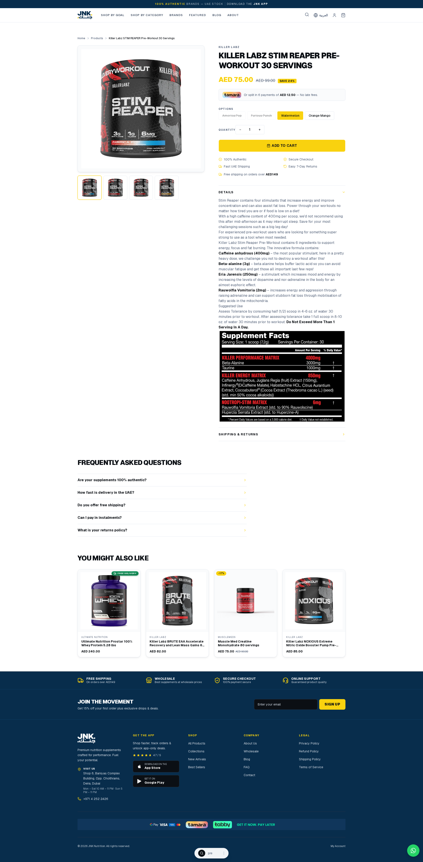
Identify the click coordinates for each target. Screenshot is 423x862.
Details (226, 192)
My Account (338, 846)
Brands (176, 15)
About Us (250, 743)
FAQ (247, 767)
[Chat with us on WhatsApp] (413, 850)
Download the (247, 4)
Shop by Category (147, 15)
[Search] (307, 14)
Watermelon (290, 116)
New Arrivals (197, 759)
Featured (197, 15)
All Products (196, 743)
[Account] (334, 15)
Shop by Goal (112, 15)
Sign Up (332, 704)
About (233, 15)
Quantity (227, 130)
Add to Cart (284, 145)
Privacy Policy (309, 743)
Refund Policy (309, 751)
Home (81, 38)
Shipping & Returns (238, 434)
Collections (196, 751)
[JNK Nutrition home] (85, 15)
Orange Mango (319, 116)
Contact (249, 775)
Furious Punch (261, 116)
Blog (216, 15)
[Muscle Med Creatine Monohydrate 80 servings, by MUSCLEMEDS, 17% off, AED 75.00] (245, 613)
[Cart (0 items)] (343, 15)
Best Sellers (196, 767)
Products (97, 38)
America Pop (232, 116)
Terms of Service (311, 767)
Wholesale (251, 751)
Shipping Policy (310, 759)
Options (226, 109)
